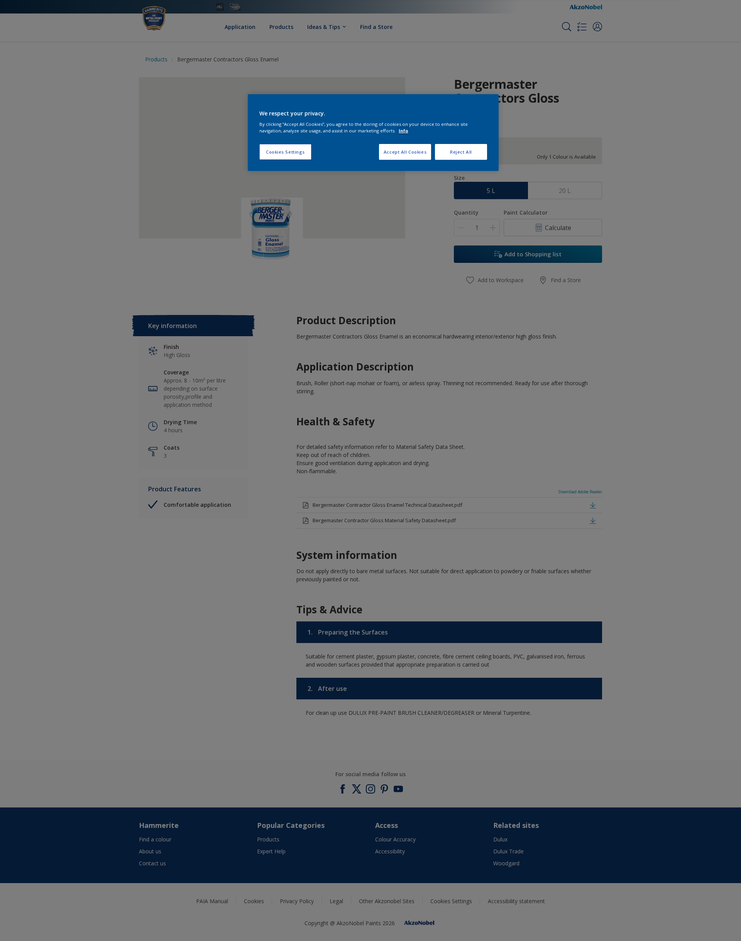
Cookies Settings (285, 152)
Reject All (461, 152)
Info (403, 131)
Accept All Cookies (405, 152)
